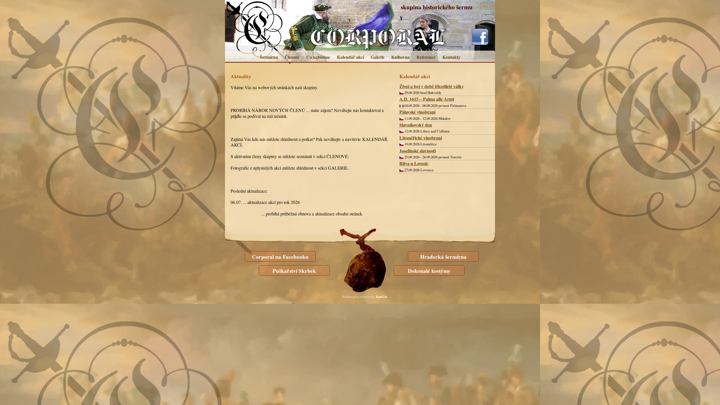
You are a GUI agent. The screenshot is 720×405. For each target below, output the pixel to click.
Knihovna (400, 57)
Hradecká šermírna (443, 257)
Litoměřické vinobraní (420, 137)
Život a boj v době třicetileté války (431, 86)
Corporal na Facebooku (280, 257)
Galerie (377, 57)
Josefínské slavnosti (417, 150)
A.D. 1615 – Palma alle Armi (426, 99)
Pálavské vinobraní (417, 112)
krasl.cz (381, 296)
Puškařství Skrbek (294, 271)
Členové (292, 57)
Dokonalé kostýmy (429, 271)
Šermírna (269, 57)
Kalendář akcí (350, 57)
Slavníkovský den (415, 125)
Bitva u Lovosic (413, 163)
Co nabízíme (318, 57)
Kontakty (451, 57)
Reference (426, 57)
